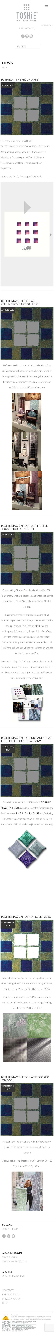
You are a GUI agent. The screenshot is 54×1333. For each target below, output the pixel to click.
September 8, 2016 (8, 1087)
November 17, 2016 (7, 924)
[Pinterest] (27, 36)
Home (4, 67)
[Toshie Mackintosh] (27, 13)
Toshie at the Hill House (19, 79)
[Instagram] (31, 36)
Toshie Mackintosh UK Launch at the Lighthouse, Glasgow (26, 739)
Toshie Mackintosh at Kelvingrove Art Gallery (20, 302)
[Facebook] (23, 36)
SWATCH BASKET (27, 28)
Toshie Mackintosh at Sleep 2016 (26, 916)
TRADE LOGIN (9, 1257)
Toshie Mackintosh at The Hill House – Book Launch (24, 527)
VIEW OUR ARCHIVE (13, 1276)
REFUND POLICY (11, 1294)
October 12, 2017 (8, 748)
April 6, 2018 (8, 534)
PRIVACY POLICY (11, 1298)
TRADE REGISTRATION (14, 1261)
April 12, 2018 (7, 310)
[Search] (36, 46)
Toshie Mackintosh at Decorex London (25, 1078)
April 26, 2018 (7, 85)
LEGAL (5, 1302)
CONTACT (8, 1290)
